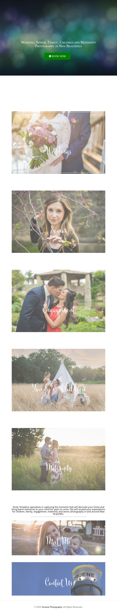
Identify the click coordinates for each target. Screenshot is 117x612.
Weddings (58, 152)
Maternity (58, 469)
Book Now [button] (58, 56)
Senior (58, 231)
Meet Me (58, 543)
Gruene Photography (52, 607)
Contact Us (58, 584)
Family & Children (58, 390)
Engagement (58, 311)
